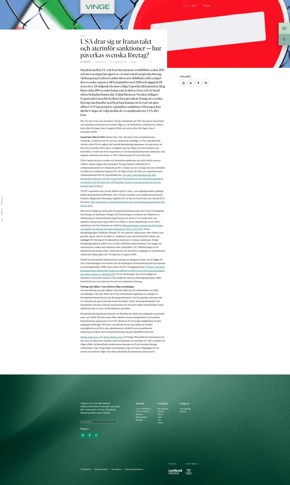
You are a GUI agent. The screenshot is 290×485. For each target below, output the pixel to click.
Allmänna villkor (101, 469)
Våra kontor (139, 414)
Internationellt (100, 62)
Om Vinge (161, 411)
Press (159, 420)
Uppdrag (160, 422)
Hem (2, 220)
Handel (133, 62)
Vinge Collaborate (185, 408)
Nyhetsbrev (139, 420)
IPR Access (183, 411)
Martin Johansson (89, 337)
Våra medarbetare (163, 408)
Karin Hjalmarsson (113, 337)
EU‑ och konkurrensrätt (118, 62)
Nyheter (2, 211)
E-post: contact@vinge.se (143, 408)
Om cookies (116, 469)
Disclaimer (86, 469)
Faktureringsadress (141, 417)
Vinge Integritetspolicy (134, 469)
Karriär (160, 417)
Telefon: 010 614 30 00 (142, 411)
